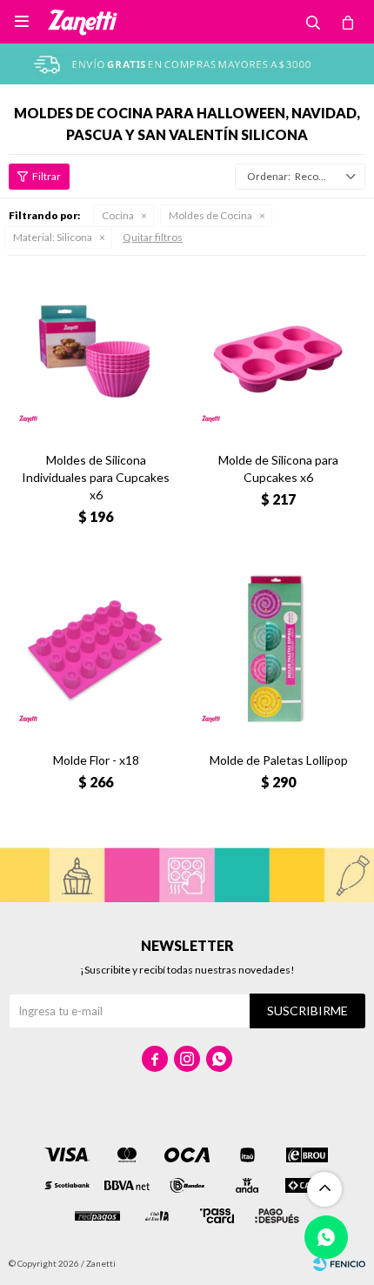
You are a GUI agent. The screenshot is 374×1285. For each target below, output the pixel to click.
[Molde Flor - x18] (96, 652)
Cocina (118, 215)
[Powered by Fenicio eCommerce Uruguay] (339, 1263)
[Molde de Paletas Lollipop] (278, 652)
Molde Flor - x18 (96, 760)
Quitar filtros (153, 237)
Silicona (52, 237)
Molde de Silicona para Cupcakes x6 (278, 468)
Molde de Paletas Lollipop (279, 760)
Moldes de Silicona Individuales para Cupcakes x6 (96, 477)
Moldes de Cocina (210, 215)
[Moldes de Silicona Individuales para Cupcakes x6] (96, 351)
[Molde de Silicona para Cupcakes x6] (278, 351)
